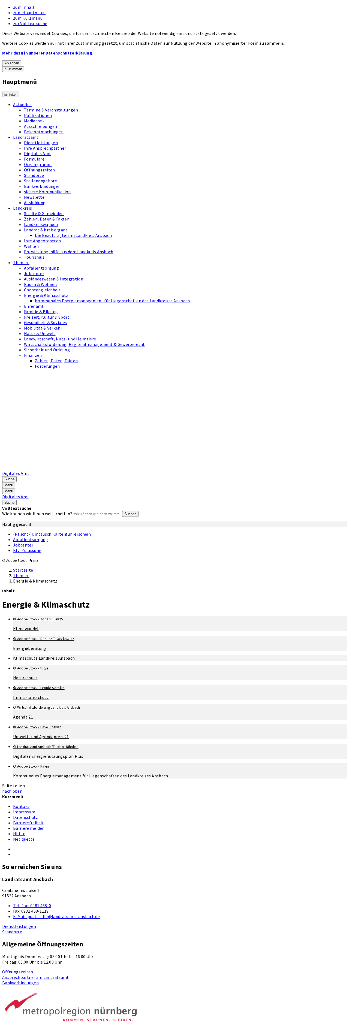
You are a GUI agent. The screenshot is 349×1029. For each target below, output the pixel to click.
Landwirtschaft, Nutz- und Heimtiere (60, 339)
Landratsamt (26, 137)
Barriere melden (29, 828)
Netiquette (24, 839)
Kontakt (21, 806)
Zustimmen (13, 69)
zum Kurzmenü (28, 18)
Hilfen (19, 833)
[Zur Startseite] (140, 467)
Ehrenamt (34, 306)
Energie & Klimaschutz (46, 295)
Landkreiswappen (41, 224)
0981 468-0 (32, 905)
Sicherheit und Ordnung (47, 349)
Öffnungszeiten (39, 170)
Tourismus (34, 257)
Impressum (24, 811)
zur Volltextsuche (30, 23)
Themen (21, 262)
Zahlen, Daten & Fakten (47, 219)
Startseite (23, 570)
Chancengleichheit (42, 289)
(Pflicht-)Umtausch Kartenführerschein (52, 534)
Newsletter (35, 197)
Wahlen (31, 246)
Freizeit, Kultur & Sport (47, 317)
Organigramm (38, 164)
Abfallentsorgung (41, 268)
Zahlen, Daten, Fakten (56, 360)
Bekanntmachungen (44, 131)
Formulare (34, 159)
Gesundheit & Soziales (45, 322)
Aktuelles (22, 104)
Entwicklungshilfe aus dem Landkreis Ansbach (68, 251)
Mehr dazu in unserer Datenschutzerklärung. (47, 53)
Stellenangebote (40, 180)
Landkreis (22, 208)
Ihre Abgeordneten (42, 240)
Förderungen (47, 366)
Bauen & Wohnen (40, 284)
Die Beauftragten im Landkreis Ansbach (73, 235)
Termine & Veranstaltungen (51, 110)
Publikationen (38, 115)
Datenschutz (25, 817)
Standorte (34, 175)
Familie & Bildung (41, 311)
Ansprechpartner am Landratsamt (35, 977)
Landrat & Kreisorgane (46, 230)
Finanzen (33, 355)
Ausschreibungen (40, 126)
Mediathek (34, 120)
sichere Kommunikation (47, 191)
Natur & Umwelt (39, 333)
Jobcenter (34, 273)
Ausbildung (35, 202)
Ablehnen (11, 63)
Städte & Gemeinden (44, 213)
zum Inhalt (24, 7)
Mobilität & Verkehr (43, 328)
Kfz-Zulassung (27, 550)
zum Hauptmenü (29, 12)
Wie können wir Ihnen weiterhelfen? (37, 513)
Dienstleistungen (41, 142)
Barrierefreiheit (28, 822)
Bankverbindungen (42, 186)
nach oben (12, 791)
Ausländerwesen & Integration (53, 279)
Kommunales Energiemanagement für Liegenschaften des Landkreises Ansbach (112, 300)
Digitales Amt (37, 153)
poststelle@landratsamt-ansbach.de (56, 916)
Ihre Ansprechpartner (45, 148)
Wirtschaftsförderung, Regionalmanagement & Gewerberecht (84, 344)
